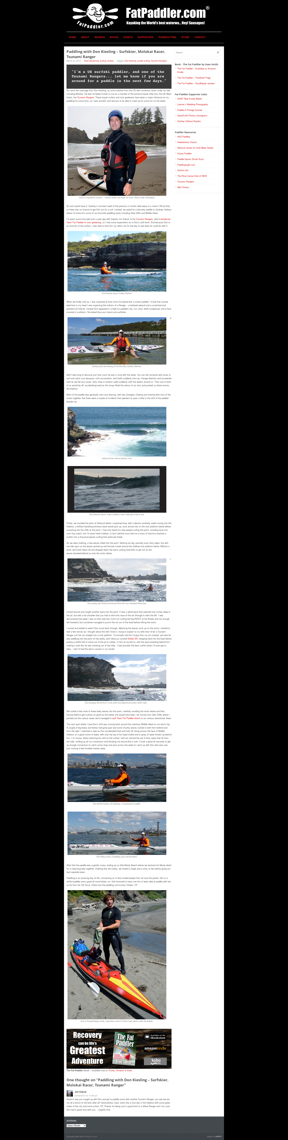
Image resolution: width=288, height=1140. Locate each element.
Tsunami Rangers (159, 60)
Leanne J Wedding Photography (192, 104)
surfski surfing (143, 60)
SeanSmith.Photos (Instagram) (192, 115)
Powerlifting (167, 37)
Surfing (103, 60)
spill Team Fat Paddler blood (126, 718)
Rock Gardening (91, 60)
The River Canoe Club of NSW (192, 175)
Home (72, 37)
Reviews (99, 37)
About (85, 37)
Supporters (145, 37)
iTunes (111, 1070)
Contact (200, 37)
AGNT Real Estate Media (189, 98)
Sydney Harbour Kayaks (189, 121)
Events (127, 37)
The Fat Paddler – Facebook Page (193, 77)
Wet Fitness (183, 187)
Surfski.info (182, 170)
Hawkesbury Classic (187, 142)
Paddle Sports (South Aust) (190, 159)
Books (114, 37)
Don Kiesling (130, 60)
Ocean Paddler (184, 153)
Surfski (110, 60)
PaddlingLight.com (186, 164)
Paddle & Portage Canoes (189, 110)
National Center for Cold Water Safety (195, 147)
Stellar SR (133, 638)
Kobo (129, 1070)
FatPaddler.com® (90, 1136)
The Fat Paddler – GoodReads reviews (196, 83)
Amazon (120, 1070)
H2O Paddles (183, 136)
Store (185, 37)
